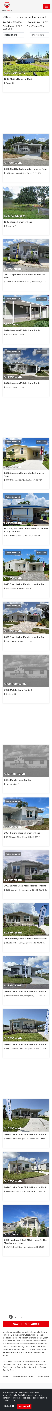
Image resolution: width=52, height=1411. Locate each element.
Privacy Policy (9, 1400)
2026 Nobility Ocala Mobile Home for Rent (25, 169)
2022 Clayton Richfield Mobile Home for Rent (24, 276)
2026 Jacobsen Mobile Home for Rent (23, 330)
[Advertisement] (26, 1284)
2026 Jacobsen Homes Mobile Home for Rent (24, 474)
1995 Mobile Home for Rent (18, 79)
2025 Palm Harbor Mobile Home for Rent (24, 584)
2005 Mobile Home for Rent (18, 690)
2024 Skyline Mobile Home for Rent (22, 833)
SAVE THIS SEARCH (26, 1324)
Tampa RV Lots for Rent (28, 1367)
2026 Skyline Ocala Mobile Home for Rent (25, 991)
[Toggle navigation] (46, 6)
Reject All (9, 1406)
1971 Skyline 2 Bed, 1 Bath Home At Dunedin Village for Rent (26, 530)
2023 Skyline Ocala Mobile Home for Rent (25, 886)
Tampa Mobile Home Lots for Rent (18, 1364)
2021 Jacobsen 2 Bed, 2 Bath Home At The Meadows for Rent (25, 1241)
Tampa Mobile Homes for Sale (31, 1361)
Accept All (24, 1406)
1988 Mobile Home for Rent (18, 222)
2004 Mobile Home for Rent (18, 780)
